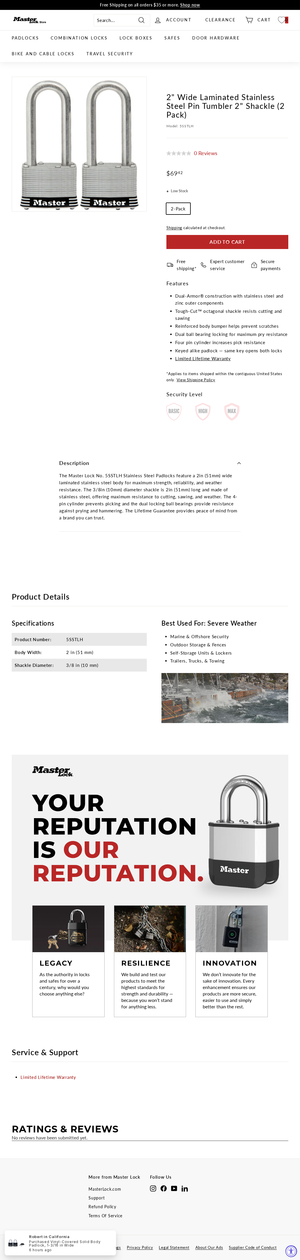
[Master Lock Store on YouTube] (174, 1188)
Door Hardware (216, 37)
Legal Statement (174, 1247)
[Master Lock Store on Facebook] (164, 1188)
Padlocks (25, 37)
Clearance (220, 19)
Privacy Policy (140, 1247)
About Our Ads (209, 1247)
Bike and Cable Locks (43, 53)
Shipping (174, 227)
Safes (172, 37)
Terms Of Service (105, 1215)
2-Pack (178, 208)
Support (96, 1197)
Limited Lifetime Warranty (203, 358)
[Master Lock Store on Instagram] (153, 1188)
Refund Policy (102, 1206)
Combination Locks (79, 37)
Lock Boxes (136, 37)
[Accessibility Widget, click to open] (291, 1251)
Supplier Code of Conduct (253, 1247)
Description (74, 463)
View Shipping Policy (196, 379)
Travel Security (109, 53)
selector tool (111, 5)
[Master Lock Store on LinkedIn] (185, 1188)
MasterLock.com (104, 1189)
